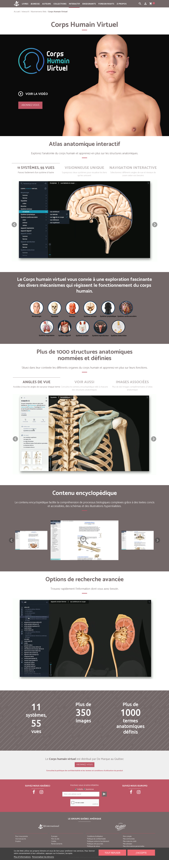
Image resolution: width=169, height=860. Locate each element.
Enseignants (89, 4)
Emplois (18, 841)
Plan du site (55, 839)
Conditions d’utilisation (95, 836)
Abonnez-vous (30, 105)
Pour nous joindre (21, 836)
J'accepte (141, 852)
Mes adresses (127, 843)
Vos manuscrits (20, 839)
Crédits (53, 841)
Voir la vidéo (33, 94)
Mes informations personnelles (133, 846)
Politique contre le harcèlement (98, 841)
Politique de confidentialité (96, 839)
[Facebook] (34, 793)
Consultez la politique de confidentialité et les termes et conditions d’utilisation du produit (84, 771)
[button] (154, 224)
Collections (59, 4)
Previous (11, 540)
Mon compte (127, 836)
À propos (122, 4)
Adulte (80, 789)
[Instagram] (41, 793)
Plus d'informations (22, 857)
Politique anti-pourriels (95, 843)
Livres (25, 4)
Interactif (74, 4)
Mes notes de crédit (129, 841)
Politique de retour (93, 846)
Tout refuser (112, 852)
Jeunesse (35, 4)
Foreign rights (106, 4)
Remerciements (56, 843)
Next (157, 540)
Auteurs (46, 4)
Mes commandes (129, 839)
